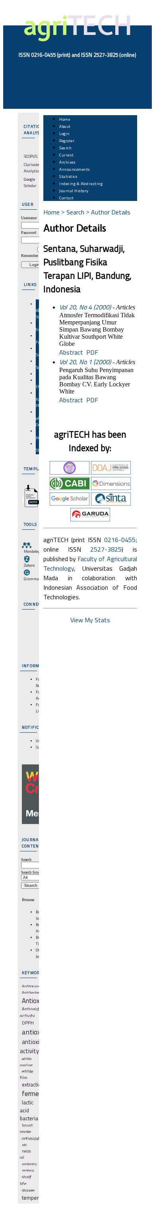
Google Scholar (30, 182)
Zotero (29, 565)
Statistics (68, 176)
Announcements (74, 169)
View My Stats (90, 620)
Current (66, 155)
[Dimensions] (111, 487)
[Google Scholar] (69, 503)
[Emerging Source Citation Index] (69, 472)
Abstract (71, 352)
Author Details (110, 212)
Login (64, 133)
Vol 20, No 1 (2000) (85, 362)
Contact (66, 198)
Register (66, 140)
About (65, 126)
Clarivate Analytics (32, 167)
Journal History (74, 190)
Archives (67, 162)
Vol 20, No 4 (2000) (85, 307)
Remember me (32, 255)
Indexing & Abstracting (81, 183)
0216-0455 (120, 539)
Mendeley (32, 551)
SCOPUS (30, 156)
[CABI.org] (69, 487)
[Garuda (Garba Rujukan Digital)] (90, 519)
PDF (92, 352)
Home (64, 119)
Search (65, 148)
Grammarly (34, 578)
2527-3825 (106, 549)
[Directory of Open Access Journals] (111, 472)
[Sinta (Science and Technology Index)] (111, 503)
